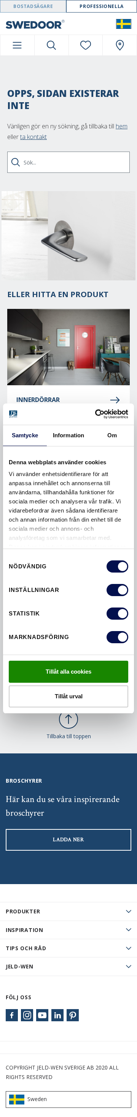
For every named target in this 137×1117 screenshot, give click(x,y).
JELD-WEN (19, 966)
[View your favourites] (85, 45)
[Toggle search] (51, 45)
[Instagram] (27, 1015)
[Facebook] (12, 1015)
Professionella (101, 6)
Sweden (37, 1099)
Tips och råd (26, 948)
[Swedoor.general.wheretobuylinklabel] (119, 45)
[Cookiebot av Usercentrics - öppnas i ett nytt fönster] (96, 414)
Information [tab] (68, 435)
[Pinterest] (73, 1015)
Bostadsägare (33, 6)
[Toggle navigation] (17, 45)
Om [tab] (112, 435)
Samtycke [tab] (25, 435)
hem (121, 126)
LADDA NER (68, 839)
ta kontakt (33, 137)
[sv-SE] (123, 23)
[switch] (117, 590)
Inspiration (24, 929)
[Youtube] (42, 1015)
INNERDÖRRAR (38, 400)
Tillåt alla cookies (68, 671)
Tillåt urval (69, 696)
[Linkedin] (57, 1015)
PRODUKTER (23, 911)
